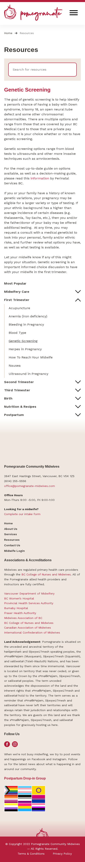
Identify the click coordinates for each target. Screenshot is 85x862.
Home (8, 33)
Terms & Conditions (31, 853)
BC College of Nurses (36, 574)
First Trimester (16, 300)
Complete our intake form (22, 514)
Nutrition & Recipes (20, 407)
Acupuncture (19, 308)
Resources (12, 539)
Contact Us (12, 545)
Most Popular (15, 283)
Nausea (15, 365)
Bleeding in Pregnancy (26, 324)
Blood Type (17, 333)
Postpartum (14, 415)
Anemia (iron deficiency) (28, 316)
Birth (8, 398)
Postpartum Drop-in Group (25, 778)
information (40, 178)
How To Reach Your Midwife (31, 357)
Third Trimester (17, 390)
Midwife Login (14, 550)
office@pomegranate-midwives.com (29, 486)
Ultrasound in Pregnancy (28, 374)
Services (10, 534)
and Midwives (61, 574)
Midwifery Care (16, 292)
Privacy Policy (62, 853)
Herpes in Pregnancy (25, 349)
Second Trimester (19, 382)
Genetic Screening (23, 341)
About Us (10, 528)
